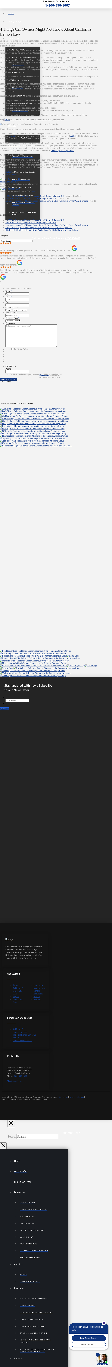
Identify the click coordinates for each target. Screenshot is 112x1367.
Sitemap (37, 999)
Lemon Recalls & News (22, 1041)
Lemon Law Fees (20, 1032)
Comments (10, 323)
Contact (37, 991)
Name (8, 291)
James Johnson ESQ (9, 181)
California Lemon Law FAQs (24, 1035)
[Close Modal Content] (11, 1123)
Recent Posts (11, 174)
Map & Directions (14, 1081)
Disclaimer (38, 994)
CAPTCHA (10, 366)
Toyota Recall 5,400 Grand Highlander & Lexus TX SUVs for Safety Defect (38, 227)
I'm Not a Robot (21, 349)
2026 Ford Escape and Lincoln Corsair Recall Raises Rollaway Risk (34, 196)
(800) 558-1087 (20, 1076)
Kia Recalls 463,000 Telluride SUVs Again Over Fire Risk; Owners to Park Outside (41, 230)
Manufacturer (44, 375)
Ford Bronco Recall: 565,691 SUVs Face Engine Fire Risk (30, 198)
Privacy (37, 996)
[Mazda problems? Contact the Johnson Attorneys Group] (48, 658)
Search (12, 1136)
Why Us (16, 996)
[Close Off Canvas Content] (3, 1145)
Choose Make (12, 307)
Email (8, 296)
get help (73, 136)
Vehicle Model (11, 312)
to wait (12, 136)
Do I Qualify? (18, 988)
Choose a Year (12, 318)
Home (15, 985)
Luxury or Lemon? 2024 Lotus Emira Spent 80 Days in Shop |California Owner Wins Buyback (46, 201)
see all (35, 191)
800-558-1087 (72, 238)
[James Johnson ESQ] (10, 179)
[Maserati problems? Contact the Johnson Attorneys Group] (7, 658)
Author (8, 172)
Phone (8, 302)
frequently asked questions (62, 150)
